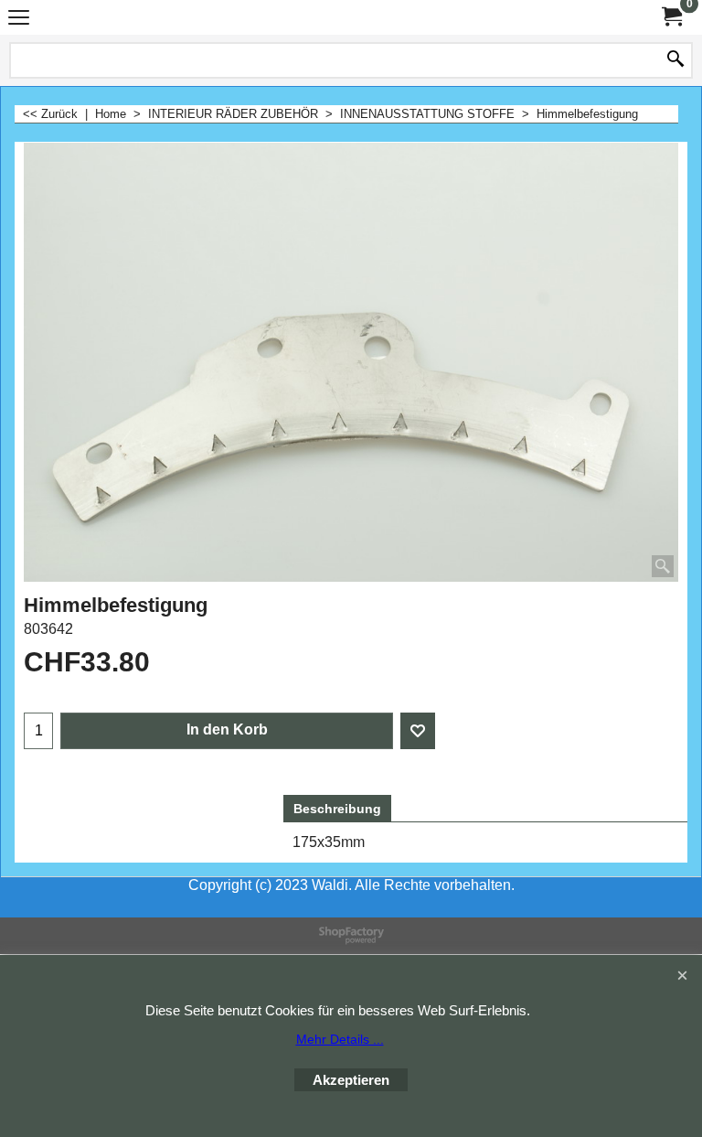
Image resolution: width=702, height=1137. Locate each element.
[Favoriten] (417, 730)
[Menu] (18, 19)
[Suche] (675, 60)
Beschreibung (337, 808)
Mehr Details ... (340, 1039)
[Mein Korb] (671, 16)
